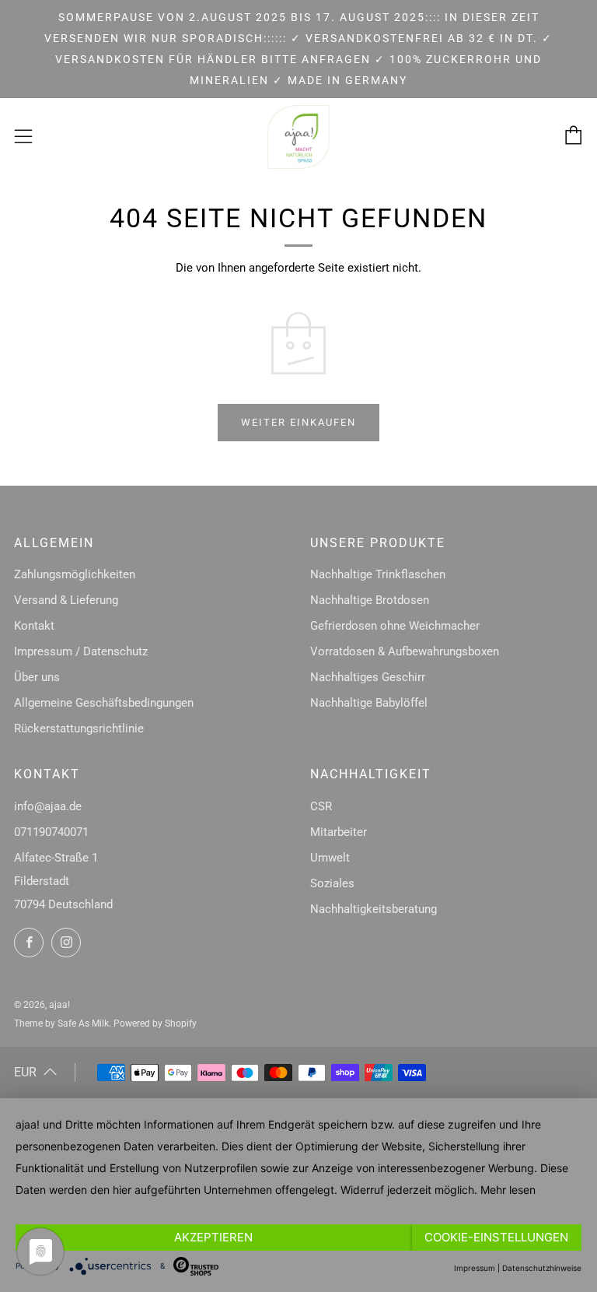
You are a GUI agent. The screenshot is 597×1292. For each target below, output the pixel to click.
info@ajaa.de (48, 806)
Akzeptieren (213, 1237)
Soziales (332, 883)
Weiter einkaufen (298, 422)
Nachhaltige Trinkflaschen (377, 574)
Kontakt (34, 626)
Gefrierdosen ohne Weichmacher (395, 626)
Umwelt (330, 858)
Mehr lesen (508, 1189)
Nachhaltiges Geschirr (367, 677)
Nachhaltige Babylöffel (369, 703)
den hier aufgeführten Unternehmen (181, 1189)
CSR (321, 806)
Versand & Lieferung (66, 600)
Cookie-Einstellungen (496, 1237)
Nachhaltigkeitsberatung (373, 909)
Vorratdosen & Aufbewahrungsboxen (404, 651)
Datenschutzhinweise (541, 1268)
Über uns (37, 677)
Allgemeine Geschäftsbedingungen (104, 703)
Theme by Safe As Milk (61, 1023)
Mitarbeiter (338, 832)
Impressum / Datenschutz (81, 651)
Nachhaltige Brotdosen (369, 600)
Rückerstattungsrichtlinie (79, 728)
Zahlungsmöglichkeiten (74, 574)
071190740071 (51, 832)
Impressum (474, 1268)
